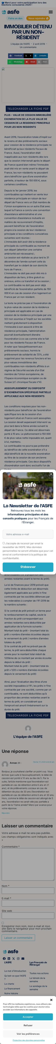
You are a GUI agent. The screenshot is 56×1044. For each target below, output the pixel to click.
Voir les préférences (28, 1033)
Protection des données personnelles (29, 1040)
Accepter (28, 1016)
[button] (51, 999)
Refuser (28, 1025)
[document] (28, 522)
